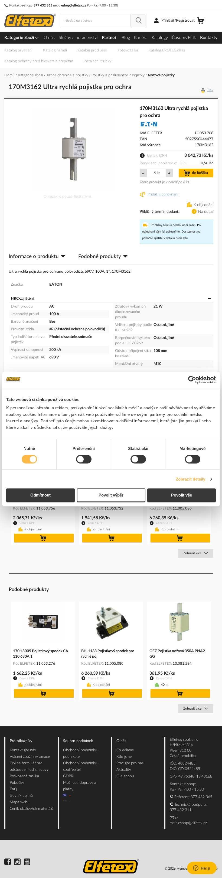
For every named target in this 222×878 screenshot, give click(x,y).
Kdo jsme (124, 757)
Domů (10, 75)
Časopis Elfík (184, 37)
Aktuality (123, 770)
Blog (126, 37)
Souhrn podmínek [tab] (78, 741)
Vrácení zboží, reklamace (30, 757)
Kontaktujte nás (23, 750)
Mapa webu (20, 802)
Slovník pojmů (21, 796)
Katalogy (160, 37)
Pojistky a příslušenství (111, 75)
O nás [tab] (121, 741)
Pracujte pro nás (129, 763)
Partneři (109, 37)
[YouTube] (27, 863)
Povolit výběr (111, 495)
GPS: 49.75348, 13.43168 (191, 776)
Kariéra (141, 37)
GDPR (68, 776)
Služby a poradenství (78, 37)
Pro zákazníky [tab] (21, 741)
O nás (49, 37)
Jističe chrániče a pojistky (67, 75)
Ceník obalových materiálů (31, 809)
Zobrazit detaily (190, 479)
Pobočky (17, 783)
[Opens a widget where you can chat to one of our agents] (202, 868)
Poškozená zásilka (24, 776)
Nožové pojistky (161, 75)
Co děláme (125, 750)
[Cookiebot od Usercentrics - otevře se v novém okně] (192, 380)
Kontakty (208, 37)
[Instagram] (17, 863)
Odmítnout (40, 495)
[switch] (84, 459)
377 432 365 (43, 5)
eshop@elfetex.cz (73, 5)
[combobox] (95, 20)
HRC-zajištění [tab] (22, 299)
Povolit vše (181, 495)
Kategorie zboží (19, 37)
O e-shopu (125, 776)
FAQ (13, 789)
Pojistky (139, 75)
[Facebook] (7, 863)
